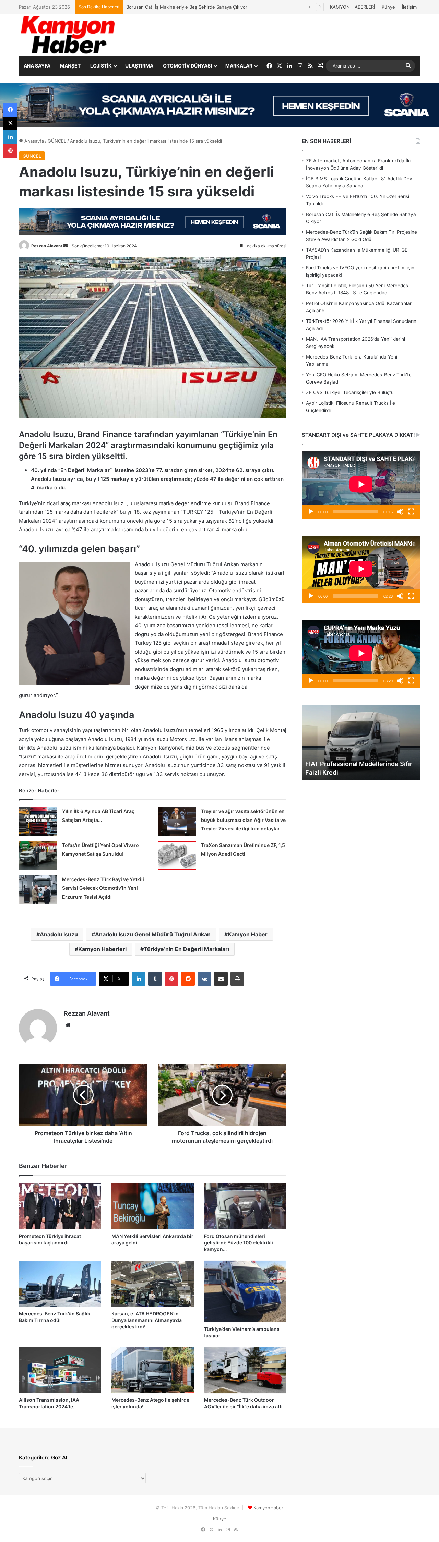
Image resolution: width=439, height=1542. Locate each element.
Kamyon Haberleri (102, 949)
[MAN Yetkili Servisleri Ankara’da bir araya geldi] (152, 1206)
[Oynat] (310, 511)
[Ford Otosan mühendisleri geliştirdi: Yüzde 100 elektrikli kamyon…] (245, 1206)
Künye (388, 7)
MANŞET (70, 66)
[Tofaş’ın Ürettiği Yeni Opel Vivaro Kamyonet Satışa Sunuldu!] (38, 855)
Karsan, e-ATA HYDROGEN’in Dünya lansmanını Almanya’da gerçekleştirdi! (146, 1320)
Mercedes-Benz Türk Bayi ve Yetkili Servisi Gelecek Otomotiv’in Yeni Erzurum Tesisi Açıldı (103, 888)
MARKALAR (238, 66)
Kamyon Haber (248, 934)
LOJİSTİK (101, 66)
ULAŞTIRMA (139, 66)
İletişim (409, 7)
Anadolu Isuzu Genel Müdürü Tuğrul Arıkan (153, 934)
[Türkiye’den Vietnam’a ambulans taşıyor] (245, 1291)
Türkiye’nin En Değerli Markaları (186, 949)
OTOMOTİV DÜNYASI (187, 66)
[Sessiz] (400, 511)
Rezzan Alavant (46, 245)
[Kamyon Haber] (68, 34)
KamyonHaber (268, 1507)
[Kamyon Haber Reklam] (219, 105)
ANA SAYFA (37, 66)
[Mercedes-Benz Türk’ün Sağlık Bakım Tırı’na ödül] (60, 1284)
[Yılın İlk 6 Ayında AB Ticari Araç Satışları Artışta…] (38, 821)
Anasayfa (33, 141)
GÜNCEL (57, 141)
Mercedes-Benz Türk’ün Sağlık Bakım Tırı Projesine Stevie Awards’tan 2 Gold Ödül (213, 7)
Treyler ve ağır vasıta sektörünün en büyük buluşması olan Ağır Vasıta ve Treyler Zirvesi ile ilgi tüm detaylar (243, 819)
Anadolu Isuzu (59, 934)
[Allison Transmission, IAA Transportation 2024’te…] (60, 1370)
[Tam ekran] (411, 511)
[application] (361, 485)
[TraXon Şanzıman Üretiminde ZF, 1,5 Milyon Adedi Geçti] (177, 855)
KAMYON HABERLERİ (352, 7)
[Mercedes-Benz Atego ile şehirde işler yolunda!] (152, 1370)
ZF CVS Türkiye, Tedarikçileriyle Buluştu (350, 392)
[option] (361, 742)
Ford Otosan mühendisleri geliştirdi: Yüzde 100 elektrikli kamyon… (238, 1242)
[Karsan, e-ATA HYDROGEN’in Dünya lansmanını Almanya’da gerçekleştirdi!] (152, 1284)
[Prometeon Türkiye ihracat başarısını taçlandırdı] (60, 1206)
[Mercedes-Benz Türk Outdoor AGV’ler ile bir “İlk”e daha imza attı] (245, 1370)
